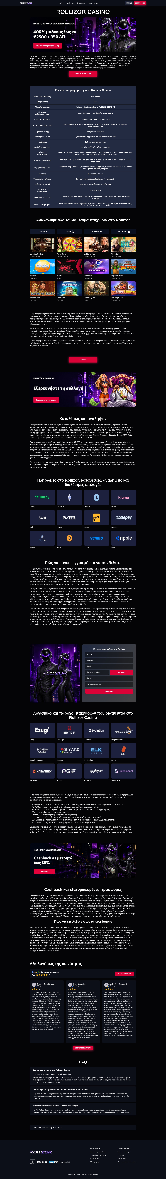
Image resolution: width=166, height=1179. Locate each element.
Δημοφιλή (41, 231)
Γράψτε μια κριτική (124, 973)
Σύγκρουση (95, 231)
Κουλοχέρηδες (122, 231)
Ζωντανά (68, 231)
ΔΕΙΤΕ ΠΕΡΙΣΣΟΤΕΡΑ (82, 1048)
